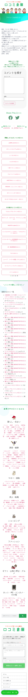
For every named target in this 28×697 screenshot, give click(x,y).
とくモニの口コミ (14, 155)
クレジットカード (10, 481)
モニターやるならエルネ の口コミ (14, 199)
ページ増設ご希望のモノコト (11, 642)
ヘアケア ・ (16, 451)
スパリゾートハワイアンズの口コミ (14, 266)
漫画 (17, 600)
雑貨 (6, 524)
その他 (8, 607)
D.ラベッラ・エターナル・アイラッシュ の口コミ (14, 218)
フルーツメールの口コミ (14, 174)
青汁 (9, 460)
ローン (8, 483)
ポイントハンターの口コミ (14, 193)
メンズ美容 (16, 468)
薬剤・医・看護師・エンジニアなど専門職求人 (14, 502)
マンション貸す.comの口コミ (13, 332)
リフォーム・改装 (12, 434)
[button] (10, 692)
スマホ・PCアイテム (9, 598)
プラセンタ (6, 458)
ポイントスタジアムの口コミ (14, 149)
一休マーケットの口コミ (14, 168)
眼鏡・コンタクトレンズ (11, 528)
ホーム (4, 674)
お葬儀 (19, 436)
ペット (6, 425)
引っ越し (10, 431)
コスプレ (12, 558)
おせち (13, 582)
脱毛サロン (16, 453)
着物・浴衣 (19, 556)
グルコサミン (10, 462)
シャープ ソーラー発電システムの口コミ (14, 259)
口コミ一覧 (6, 677)
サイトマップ (6, 687)
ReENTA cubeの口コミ (14, 225)
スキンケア (7, 451)
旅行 (11, 425)
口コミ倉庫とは (7, 680)
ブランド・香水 (18, 530)
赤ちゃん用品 (18, 524)
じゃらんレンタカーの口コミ (13, 385)
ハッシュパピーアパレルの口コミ (14, 304)
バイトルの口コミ (14, 272)
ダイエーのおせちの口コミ (12, 308)
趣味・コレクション (19, 526)
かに (19, 582)
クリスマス (17, 580)
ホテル (17, 425)
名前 (5, 96)
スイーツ (17, 578)
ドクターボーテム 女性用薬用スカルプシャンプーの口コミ (14, 240)
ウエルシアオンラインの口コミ (14, 211)
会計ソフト (16, 487)
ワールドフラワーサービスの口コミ (15, 298)
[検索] (22, 616)
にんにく (15, 460)
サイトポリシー (7, 683)
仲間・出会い (13, 605)
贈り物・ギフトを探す (10, 576)
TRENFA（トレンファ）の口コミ (14, 186)
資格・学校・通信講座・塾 (16, 508)
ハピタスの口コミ (14, 161)
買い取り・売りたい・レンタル (14, 531)
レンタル (9, 560)
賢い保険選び (16, 483)
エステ (8, 453)
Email (4, 658)
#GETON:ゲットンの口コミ (14, 180)
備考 (4, 648)
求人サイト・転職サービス (11, 500)
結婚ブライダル (16, 427)
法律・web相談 (11, 436)
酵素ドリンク (10, 456)
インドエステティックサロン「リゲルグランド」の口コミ (14, 232)
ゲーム (19, 598)
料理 (8, 427)
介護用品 (9, 530)
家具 (11, 524)
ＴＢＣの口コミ (14, 253)
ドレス (6, 558)
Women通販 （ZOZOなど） (12, 545)
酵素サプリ (19, 456)
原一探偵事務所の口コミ (14, 247)
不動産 (10, 432)
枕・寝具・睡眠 (7, 526)
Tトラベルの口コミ (10, 302)
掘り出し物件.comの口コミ (12, 314)
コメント (7, 76)
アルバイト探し (11, 506)
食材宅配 (10, 578)
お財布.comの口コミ (14, 143)
